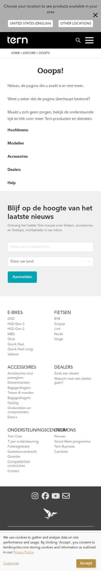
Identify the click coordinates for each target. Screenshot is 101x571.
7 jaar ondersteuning (23, 441)
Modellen (16, 143)
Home (15, 53)
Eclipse (59, 324)
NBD (11, 334)
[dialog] (50, 552)
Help (12, 183)
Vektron (13, 354)
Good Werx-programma (72, 441)
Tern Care (15, 436)
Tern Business (64, 446)
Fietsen (62, 313)
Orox (11, 339)
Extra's (12, 417)
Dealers (14, 170)
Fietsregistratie (19, 446)
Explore (29, 53)
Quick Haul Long (20, 349)
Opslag (13, 403)
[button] (89, 40)
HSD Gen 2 (16, 329)
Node (58, 334)
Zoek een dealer (66, 373)
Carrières (61, 451)
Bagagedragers (19, 388)
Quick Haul (16, 344)
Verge (58, 339)
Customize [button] (11, 563)
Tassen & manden (21, 392)
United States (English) (30, 23)
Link (57, 329)
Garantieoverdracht (22, 451)
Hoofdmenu (18, 130)
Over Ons (65, 430)
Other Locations (75, 23)
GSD (11, 318)
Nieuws (59, 436)
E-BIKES (15, 313)
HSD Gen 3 (16, 324)
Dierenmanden (19, 382)
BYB (57, 318)
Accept (86, 563)
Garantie (14, 456)
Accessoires (18, 157)
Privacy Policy (23, 552)
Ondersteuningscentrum (37, 430)
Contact (13, 471)
